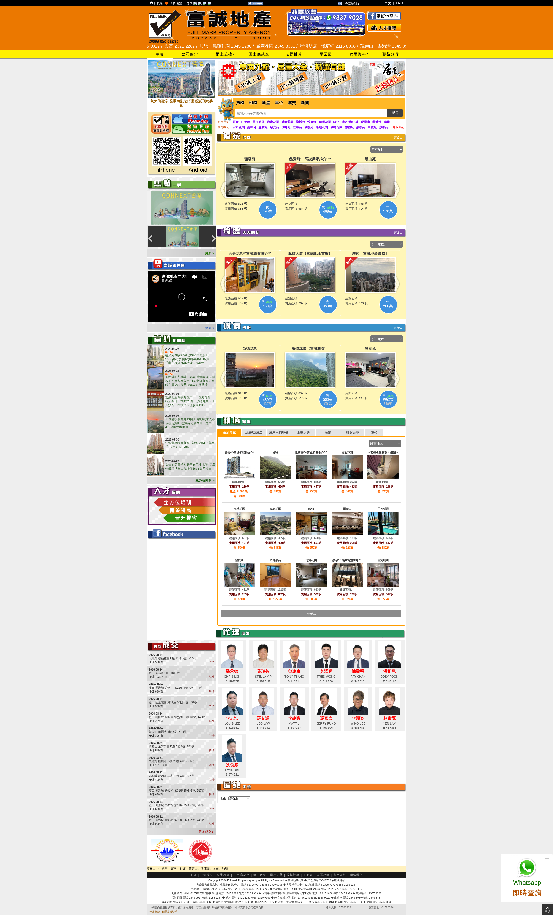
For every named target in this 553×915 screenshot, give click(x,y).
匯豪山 (237, 122)
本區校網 (323, 875)
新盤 (266, 102)
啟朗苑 (308, 127)
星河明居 (259, 122)
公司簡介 (206, 875)
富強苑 (372, 127)
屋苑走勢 (276, 875)
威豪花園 (287, 122)
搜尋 (395, 113)
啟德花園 (336, 127)
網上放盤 (259, 875)
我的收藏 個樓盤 (166, 3)
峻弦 (336, 122)
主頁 (193, 875)
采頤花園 (322, 127)
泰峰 (387, 122)
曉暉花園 (325, 122)
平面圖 (308, 875)
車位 (279, 102)
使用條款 (154, 911)
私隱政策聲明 (169, 911)
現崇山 (365, 122)
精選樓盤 (223, 875)
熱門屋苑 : (224, 122)
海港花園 (273, 122)
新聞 (305, 102)
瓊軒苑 (286, 127)
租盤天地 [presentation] (352, 432)
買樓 (240, 102)
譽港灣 (376, 122)
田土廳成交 (242, 875)
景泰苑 (297, 127)
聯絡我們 (356, 875)
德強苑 (349, 127)
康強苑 (383, 127)
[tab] (229, 432)
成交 (292, 102)
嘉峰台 (251, 127)
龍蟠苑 (300, 122)
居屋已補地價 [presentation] (278, 432)
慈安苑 (274, 127)
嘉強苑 (360, 127)
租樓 (253, 102)
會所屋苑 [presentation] (229, 432)
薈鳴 (247, 122)
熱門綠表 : (224, 127)
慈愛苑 (263, 127)
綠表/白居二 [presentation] (253, 432)
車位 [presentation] (374, 432)
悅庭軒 (311, 122)
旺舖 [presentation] (328, 432)
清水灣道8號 (350, 122)
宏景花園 (239, 127)
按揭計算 (293, 875)
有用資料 (339, 875)
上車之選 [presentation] (303, 432)
